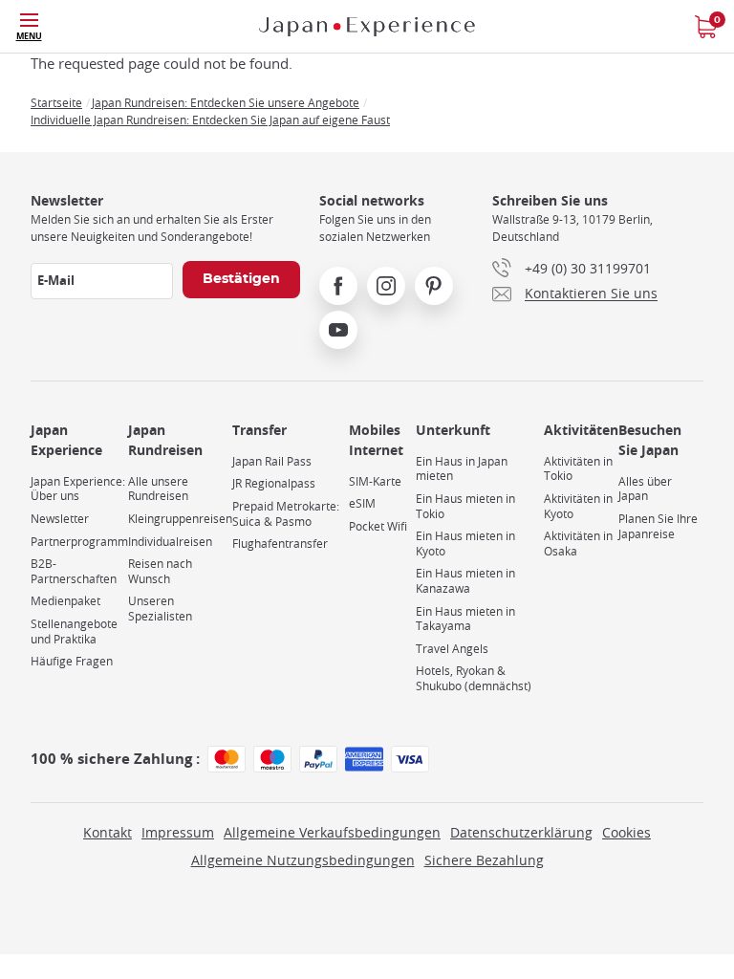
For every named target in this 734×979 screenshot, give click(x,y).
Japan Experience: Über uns (78, 489)
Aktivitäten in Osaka (578, 543)
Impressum (177, 832)
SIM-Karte (375, 481)
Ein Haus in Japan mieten (461, 469)
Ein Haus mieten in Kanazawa (465, 581)
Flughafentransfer (280, 543)
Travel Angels (452, 649)
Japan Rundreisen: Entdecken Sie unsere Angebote (225, 102)
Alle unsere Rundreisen (158, 489)
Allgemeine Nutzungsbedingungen (303, 860)
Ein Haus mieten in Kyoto (465, 543)
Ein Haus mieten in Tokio (465, 506)
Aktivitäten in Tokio (578, 469)
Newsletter (60, 518)
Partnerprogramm (79, 541)
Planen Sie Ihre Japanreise (658, 526)
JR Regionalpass (273, 483)
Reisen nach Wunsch (160, 571)
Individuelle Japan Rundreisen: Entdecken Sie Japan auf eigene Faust (210, 119)
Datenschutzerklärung (521, 832)
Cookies (626, 832)
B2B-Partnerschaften (74, 571)
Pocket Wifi (378, 526)
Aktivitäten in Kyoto (578, 506)
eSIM (362, 503)
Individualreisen (170, 541)
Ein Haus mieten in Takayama (465, 619)
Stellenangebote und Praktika (74, 631)
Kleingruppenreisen (180, 518)
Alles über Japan (645, 489)
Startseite (56, 102)
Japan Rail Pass (272, 461)
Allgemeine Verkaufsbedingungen (332, 832)
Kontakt (107, 832)
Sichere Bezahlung (484, 860)
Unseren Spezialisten (160, 608)
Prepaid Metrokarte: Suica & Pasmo (285, 514)
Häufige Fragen (72, 661)
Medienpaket (65, 601)
